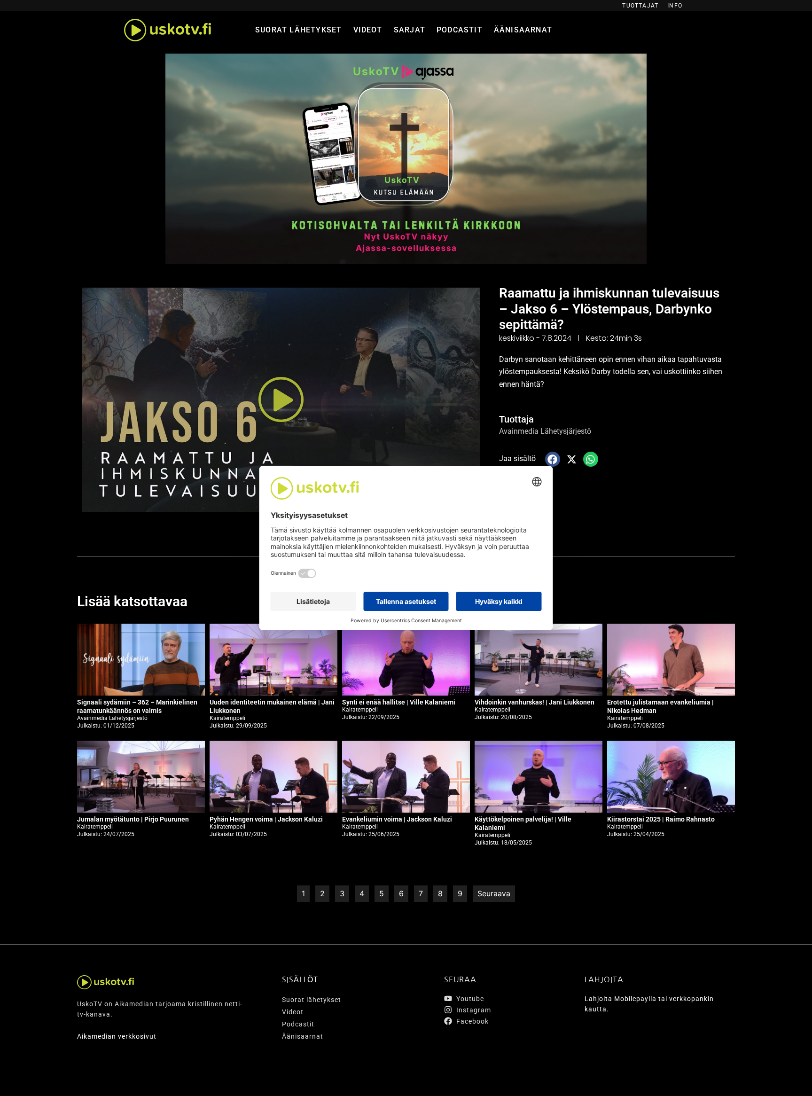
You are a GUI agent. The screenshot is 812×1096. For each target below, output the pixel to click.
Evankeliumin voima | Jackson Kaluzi (397, 819)
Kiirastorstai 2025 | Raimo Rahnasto (661, 819)
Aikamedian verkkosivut (116, 1036)
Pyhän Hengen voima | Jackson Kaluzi (266, 819)
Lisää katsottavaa (132, 601)
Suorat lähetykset (298, 29)
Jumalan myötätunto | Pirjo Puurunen (133, 819)
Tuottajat (640, 5)
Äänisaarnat (523, 29)
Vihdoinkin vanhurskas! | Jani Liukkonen (534, 702)
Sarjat (409, 29)
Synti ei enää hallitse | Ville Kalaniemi (398, 702)
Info (674, 5)
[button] (281, 400)
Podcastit (460, 29)
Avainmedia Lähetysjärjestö (545, 431)
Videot (368, 29)
